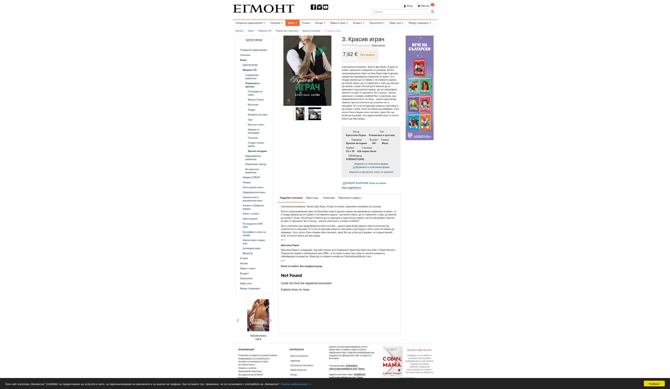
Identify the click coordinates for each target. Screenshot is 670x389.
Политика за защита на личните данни (257, 355)
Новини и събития (247, 368)
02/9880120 (359, 374)
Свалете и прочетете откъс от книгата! (371, 172)
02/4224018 (351, 366)
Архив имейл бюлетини (250, 371)
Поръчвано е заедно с (350, 198)
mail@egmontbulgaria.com (342, 377)
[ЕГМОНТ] (263, 8)
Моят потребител (299, 356)
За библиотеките (246, 365)
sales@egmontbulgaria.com (343, 369)
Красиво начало (254, 335)
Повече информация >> (296, 384)
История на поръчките (302, 365)
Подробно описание (291, 198)
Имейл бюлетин (298, 370)
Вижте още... (313, 198)
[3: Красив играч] (307, 71)
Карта (361, 369)
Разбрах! (654, 383)
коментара (362, 45)
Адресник (295, 361)
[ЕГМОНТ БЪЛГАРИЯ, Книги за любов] (364, 183)
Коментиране (378, 45)
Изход (294, 374)
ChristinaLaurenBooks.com (357, 256)
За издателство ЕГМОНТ (250, 374)
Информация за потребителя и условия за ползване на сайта (254, 360)
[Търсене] (432, 11)
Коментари (329, 198)
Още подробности (351, 187)
